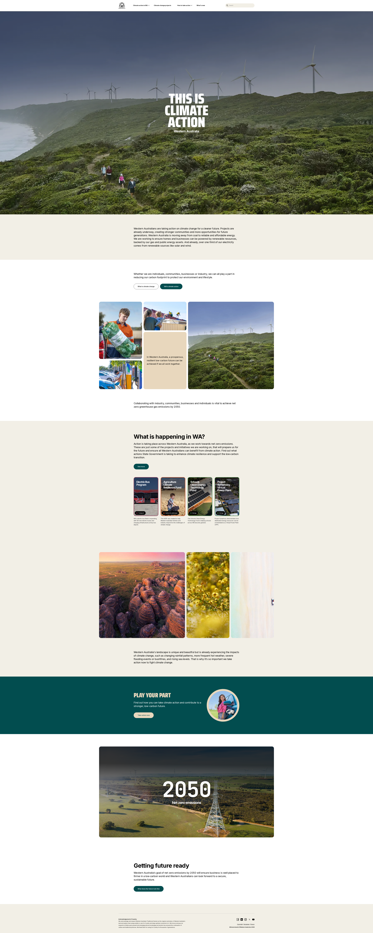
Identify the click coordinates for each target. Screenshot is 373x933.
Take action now (144, 715)
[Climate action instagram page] (245, 919)
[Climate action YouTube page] (253, 919)
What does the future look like (149, 889)
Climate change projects (162, 5)
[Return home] (122, 5)
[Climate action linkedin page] (242, 919)
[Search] (227, 5)
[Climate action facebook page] (238, 919)
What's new (201, 5)
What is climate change (146, 286)
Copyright (240, 924)
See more (141, 467)
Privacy (252, 924)
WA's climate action (171, 286)
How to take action (183, 5)
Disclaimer (247, 924)
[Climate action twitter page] (249, 919)
